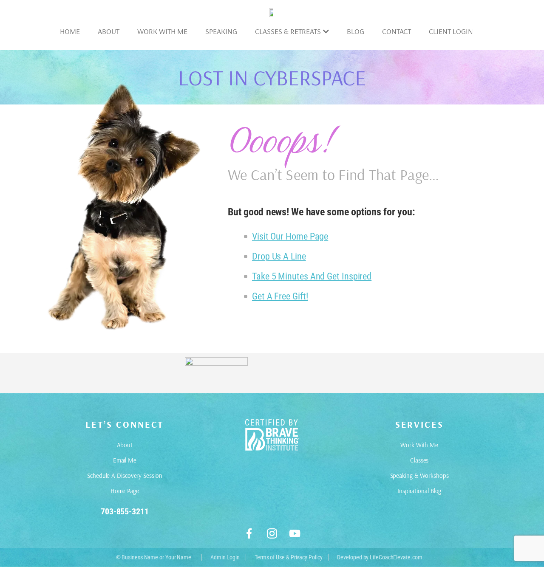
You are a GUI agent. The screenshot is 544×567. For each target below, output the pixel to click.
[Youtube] (295, 533)
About (108, 31)
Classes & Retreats (288, 31)
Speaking (221, 31)
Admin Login (225, 557)
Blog (355, 31)
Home (70, 31)
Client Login (451, 31)
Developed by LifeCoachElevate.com (379, 557)
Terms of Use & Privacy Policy (288, 557)
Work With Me (162, 31)
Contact (396, 31)
